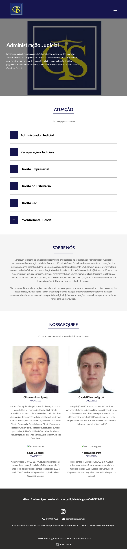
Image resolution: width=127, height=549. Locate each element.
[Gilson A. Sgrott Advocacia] (16, 9)
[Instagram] (63, 510)
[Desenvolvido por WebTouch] (63, 544)
